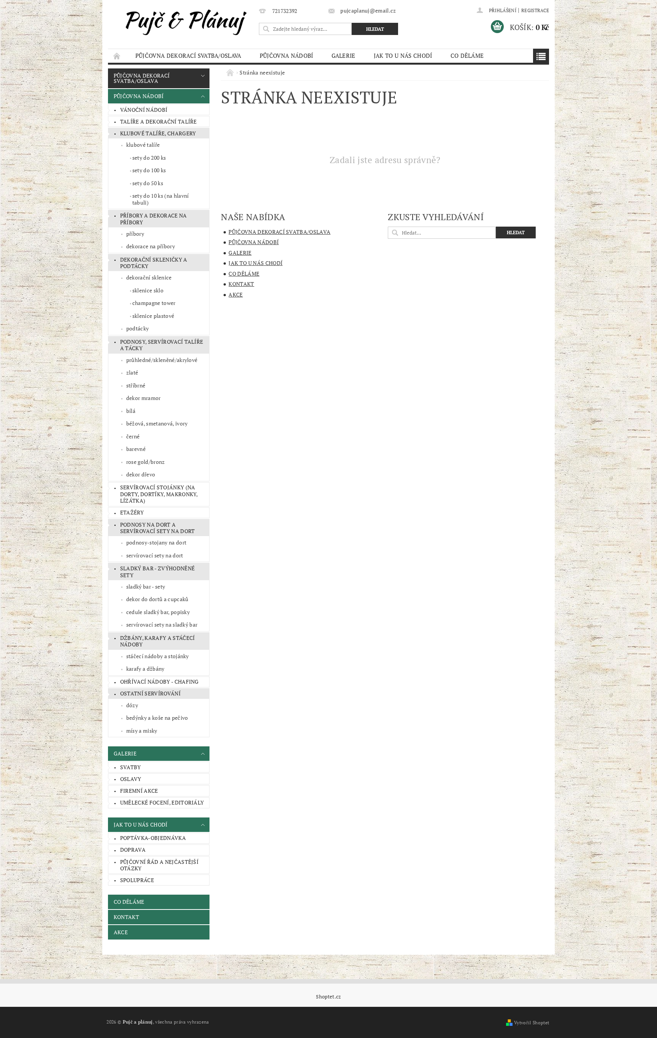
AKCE (121, 932)
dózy (132, 705)
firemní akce (139, 790)
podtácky (137, 328)
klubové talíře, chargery (158, 133)
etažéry (132, 512)
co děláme (467, 55)
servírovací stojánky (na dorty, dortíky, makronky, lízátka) (159, 494)
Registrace (535, 10)
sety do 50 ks (147, 183)
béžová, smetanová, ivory (157, 423)
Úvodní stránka (117, 55)
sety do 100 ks (149, 170)
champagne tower (154, 302)
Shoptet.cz (328, 996)
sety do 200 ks (149, 157)
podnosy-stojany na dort (156, 542)
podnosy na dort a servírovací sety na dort (157, 528)
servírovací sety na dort (154, 555)
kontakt (126, 917)
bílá (130, 410)
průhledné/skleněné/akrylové (162, 359)
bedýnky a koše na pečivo (157, 717)
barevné (136, 448)
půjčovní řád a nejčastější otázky (159, 865)
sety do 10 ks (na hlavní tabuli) (160, 199)
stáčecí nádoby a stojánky (157, 656)
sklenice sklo (147, 290)
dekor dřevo (141, 474)
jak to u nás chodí (403, 55)
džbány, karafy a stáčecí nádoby (157, 641)
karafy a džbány (145, 668)
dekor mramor (143, 398)
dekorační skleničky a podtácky (153, 263)
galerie (343, 55)
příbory (135, 233)
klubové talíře (143, 144)
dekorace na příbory (150, 246)
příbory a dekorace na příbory (153, 219)
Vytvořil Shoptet (531, 1022)
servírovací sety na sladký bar (162, 624)
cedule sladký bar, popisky (158, 612)
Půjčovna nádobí (286, 55)
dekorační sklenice (149, 277)
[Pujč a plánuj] (182, 21)
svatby (130, 767)
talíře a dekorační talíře (158, 121)
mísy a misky (141, 730)
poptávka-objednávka (153, 837)
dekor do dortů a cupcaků (157, 599)
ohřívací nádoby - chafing (159, 681)
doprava (133, 849)
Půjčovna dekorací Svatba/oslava (188, 55)
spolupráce (137, 880)
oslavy (130, 778)
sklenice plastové (153, 315)
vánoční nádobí (143, 109)
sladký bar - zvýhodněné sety (157, 572)
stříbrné (136, 385)
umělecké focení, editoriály (162, 802)
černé (133, 436)
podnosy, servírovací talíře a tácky (161, 345)
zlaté (132, 372)
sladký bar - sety (145, 586)
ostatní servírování (150, 693)
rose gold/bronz (145, 461)
